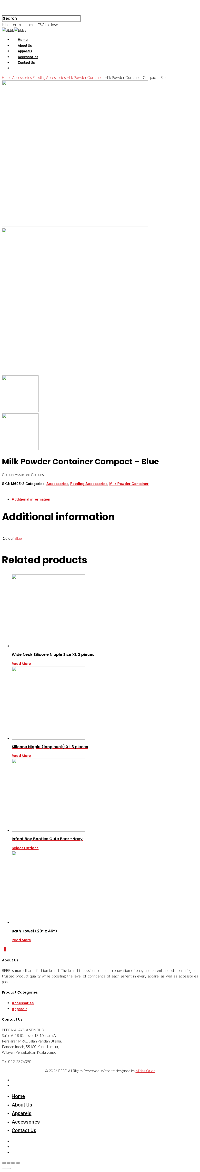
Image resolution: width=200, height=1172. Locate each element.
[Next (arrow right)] (8, 1168)
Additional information (31, 499)
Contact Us (26, 63)
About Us (25, 45)
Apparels (25, 51)
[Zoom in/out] (18, 1163)
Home (23, 40)
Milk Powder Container (85, 77)
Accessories (28, 57)
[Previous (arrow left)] (4, 1168)
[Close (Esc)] (4, 1163)
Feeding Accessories (49, 77)
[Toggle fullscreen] (13, 1163)
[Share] (8, 1163)
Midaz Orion (145, 1071)
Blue (18, 538)
